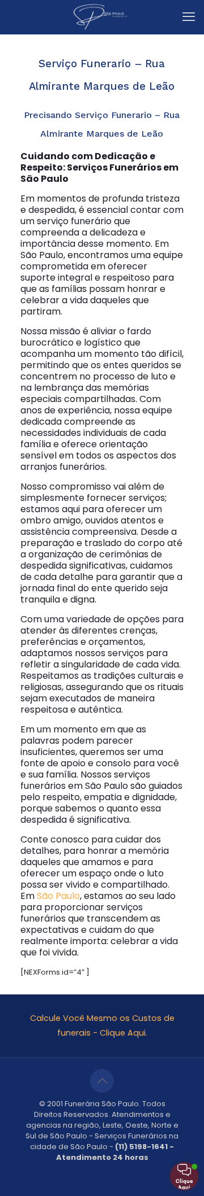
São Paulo (58, 895)
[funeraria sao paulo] (102, 17)
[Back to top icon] (102, 1081)
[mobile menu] (188, 17)
